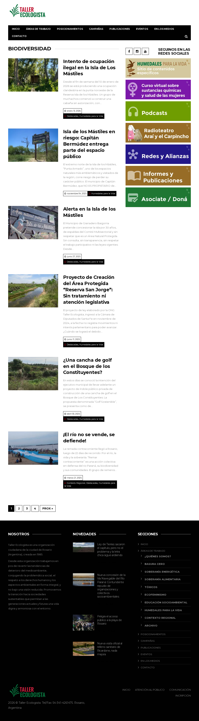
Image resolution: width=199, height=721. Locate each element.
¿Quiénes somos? (158, 556)
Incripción (183, 695)
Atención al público (150, 689)
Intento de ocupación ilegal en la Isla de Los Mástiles (89, 68)
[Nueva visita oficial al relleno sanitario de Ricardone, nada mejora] (83, 649)
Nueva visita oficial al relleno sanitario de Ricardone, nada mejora (109, 649)
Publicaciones (119, 28)
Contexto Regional (76, 483)
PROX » (47, 508)
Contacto (19, 36)
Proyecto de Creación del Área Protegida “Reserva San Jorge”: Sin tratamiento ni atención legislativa (88, 289)
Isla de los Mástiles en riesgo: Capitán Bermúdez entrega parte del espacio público (89, 144)
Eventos (142, 28)
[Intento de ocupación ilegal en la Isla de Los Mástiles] (33, 75)
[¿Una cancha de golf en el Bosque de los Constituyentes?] (33, 373)
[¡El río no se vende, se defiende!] (33, 448)
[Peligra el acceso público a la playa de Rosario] (83, 623)
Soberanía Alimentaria (163, 579)
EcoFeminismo (155, 594)
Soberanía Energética (162, 571)
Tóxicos (151, 587)
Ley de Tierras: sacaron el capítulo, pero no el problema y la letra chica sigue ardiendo (111, 549)
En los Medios (164, 28)
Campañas (96, 28)
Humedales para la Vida (91, 116)
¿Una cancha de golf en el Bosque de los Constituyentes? (87, 366)
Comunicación (180, 689)
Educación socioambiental (166, 602)
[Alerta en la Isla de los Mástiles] (33, 222)
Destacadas (72, 116)
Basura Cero (155, 563)
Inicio (16, 28)
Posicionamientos (70, 28)
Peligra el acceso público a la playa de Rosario (109, 620)
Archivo (151, 625)
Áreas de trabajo (38, 28)
